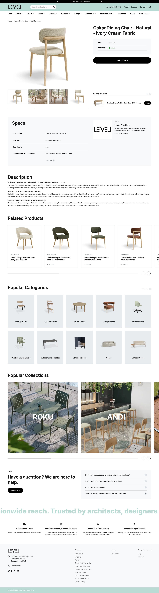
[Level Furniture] (15, 7)
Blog (139, 554)
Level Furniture (15, 254)
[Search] (54, 7)
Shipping (78, 557)
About (126, 7)
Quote (147, 103)
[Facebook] (11, 570)
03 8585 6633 (16, 566)
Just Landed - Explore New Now (79, 1)
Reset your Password (82, 566)
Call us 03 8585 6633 (113, 7)
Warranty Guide (80, 572)
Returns (78, 560)
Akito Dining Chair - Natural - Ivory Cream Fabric (23, 258)
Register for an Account (83, 569)
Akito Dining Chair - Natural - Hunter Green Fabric (59, 258)
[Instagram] (9, 570)
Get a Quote (122, 60)
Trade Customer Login (83, 563)
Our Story (115, 554)
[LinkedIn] (18, 570)
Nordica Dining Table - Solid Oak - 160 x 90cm (124, 103)
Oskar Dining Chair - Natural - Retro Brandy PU (133, 258)
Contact (142, 7)
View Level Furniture (121, 134)
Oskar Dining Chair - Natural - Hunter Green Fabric (96, 258)
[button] (101, 1)
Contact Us (15, 490)
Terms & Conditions (82, 578)
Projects (134, 7)
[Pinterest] (14, 570)
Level (20, 590)
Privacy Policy (80, 582)
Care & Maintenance (82, 575)
